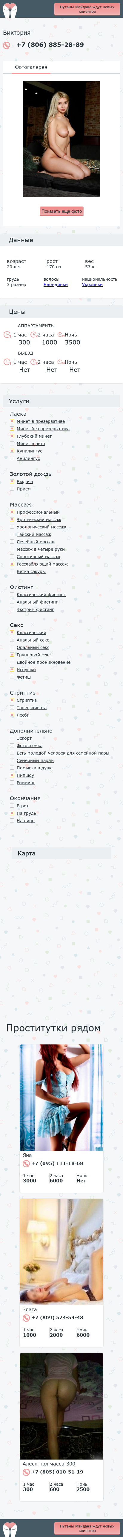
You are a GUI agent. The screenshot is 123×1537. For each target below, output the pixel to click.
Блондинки (56, 284)
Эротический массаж (39, 519)
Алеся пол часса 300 (49, 1463)
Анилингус (28, 458)
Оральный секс (33, 647)
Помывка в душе (35, 767)
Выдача (25, 481)
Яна (27, 1155)
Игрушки (26, 669)
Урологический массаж (41, 526)
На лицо (26, 820)
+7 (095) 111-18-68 (56, 1163)
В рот (23, 805)
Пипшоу (25, 775)
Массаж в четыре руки (41, 549)
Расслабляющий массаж (42, 563)
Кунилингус (29, 450)
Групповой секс (33, 654)
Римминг (26, 782)
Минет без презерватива (43, 428)
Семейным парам (35, 760)
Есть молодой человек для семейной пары (63, 752)
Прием (24, 488)
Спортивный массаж (38, 556)
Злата (30, 1309)
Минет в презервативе (41, 421)
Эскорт (24, 738)
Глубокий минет (34, 436)
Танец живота (32, 707)
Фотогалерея (31, 67)
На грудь (26, 813)
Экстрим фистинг (35, 609)
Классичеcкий (31, 632)
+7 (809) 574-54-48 (56, 1317)
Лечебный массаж (36, 541)
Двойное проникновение (43, 662)
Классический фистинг (41, 594)
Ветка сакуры (31, 571)
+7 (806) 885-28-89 (50, 44)
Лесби (23, 714)
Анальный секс (33, 639)
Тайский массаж (34, 534)
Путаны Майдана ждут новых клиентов (87, 9)
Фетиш (24, 676)
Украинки (92, 284)
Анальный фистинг (37, 601)
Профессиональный (38, 512)
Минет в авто (31, 443)
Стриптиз (27, 700)
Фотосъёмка (29, 745)
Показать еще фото (61, 211)
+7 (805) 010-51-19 (56, 1471)
